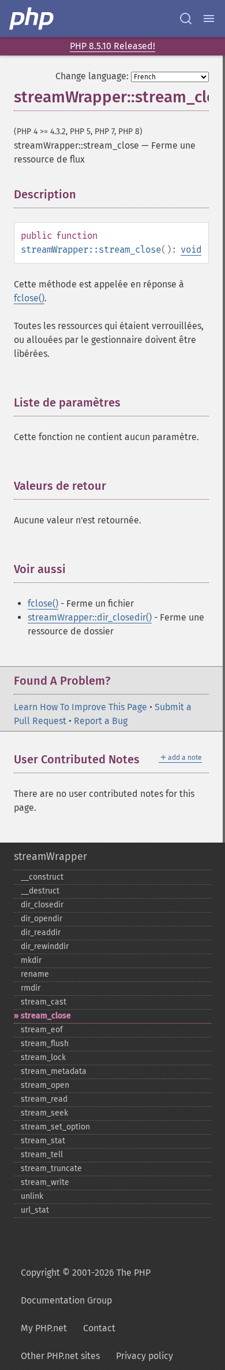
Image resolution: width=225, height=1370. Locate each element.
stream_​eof (42, 1030)
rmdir (30, 988)
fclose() (29, 298)
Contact (99, 1328)
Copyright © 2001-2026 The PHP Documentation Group (86, 1286)
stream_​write (45, 1182)
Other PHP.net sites (60, 1355)
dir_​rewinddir (45, 946)
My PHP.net (44, 1328)
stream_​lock (43, 1057)
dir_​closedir (42, 905)
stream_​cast (43, 1002)
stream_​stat (43, 1141)
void (191, 249)
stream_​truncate (51, 1168)
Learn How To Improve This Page (80, 706)
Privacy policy (144, 1355)
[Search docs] (185, 18)
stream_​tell (42, 1154)
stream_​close (46, 1016)
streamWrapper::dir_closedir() (90, 617)
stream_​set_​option (55, 1127)
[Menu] (208, 18)
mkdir (31, 960)
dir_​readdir (41, 932)
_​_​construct (42, 877)
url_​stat (35, 1210)
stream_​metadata (54, 1071)
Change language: (92, 76)
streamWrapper (50, 856)
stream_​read (44, 1099)
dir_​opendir (41, 919)
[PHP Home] (32, 18)
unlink (32, 1196)
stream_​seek (44, 1113)
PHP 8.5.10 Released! (112, 45)
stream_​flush (45, 1043)
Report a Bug (100, 720)
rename (35, 974)
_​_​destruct (40, 891)
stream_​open (45, 1085)
